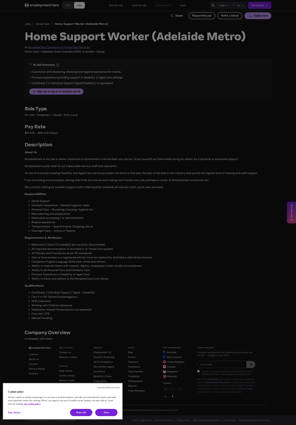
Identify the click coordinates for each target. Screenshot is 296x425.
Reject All (81, 412)
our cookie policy (32, 404)
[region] (63, 401)
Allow (106, 412)
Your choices (14, 412)
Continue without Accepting (108, 387)
